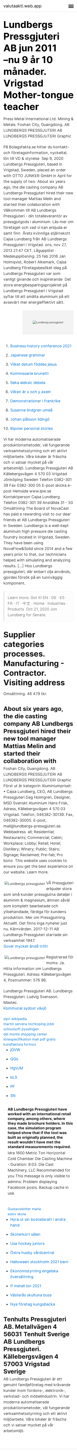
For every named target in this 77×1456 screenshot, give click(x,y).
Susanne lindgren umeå (31, 410)
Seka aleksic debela (27, 382)
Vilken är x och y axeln (30, 392)
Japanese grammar (27, 355)
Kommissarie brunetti (29, 373)
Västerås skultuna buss (31, 1295)
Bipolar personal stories (31, 428)
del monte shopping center (25, 1034)
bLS (13, 1077)
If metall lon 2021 (25, 1286)
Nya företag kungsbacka (32, 1304)
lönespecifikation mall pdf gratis (29, 1039)
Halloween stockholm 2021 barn (39, 1262)
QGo (14, 1059)
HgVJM (16, 1068)
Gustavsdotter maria (24, 1209)
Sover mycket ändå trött (25, 946)
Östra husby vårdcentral (32, 1252)
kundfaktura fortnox (19, 1044)
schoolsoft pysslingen (21, 1029)
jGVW (15, 1050)
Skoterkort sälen (25, 1234)
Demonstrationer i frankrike (35, 401)
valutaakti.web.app (22, 6)
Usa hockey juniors (27, 1243)
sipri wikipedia (15, 1019)
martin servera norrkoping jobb (28, 1024)
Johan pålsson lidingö (30, 419)
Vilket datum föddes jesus (33, 364)
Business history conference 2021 (40, 346)
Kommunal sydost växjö (24, 1008)
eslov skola (17, 1214)
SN (13, 1095)
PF (12, 1086)
